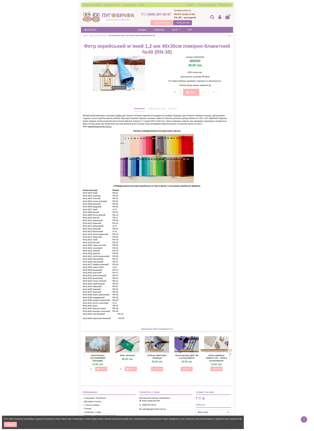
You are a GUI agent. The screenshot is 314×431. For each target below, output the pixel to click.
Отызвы (172, 108)
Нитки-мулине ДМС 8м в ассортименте (186, 356)
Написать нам (183, 23)
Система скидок (129, 5)
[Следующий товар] (230, 35)
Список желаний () (207, 5)
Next (230, 353)
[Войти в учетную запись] (219, 17)
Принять (10, 424)
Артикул (190, 57)
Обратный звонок (162, 23)
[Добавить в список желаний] (205, 92)
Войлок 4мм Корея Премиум (157, 356)
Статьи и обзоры (91, 405)
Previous (84, 353)
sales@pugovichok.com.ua (154, 409)
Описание (139, 108)
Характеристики (156, 108)
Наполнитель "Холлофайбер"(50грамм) (98, 358)
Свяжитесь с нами (92, 412)
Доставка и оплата (112, 5)
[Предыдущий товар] (229, 35)
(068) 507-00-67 (159, 14)
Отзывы (142, 5)
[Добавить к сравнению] (214, 92)
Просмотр (157, 369)
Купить (193, 92)
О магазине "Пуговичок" (92, 5)
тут (210, 85)
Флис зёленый (127, 355)
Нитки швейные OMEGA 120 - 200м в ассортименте (216, 358)
